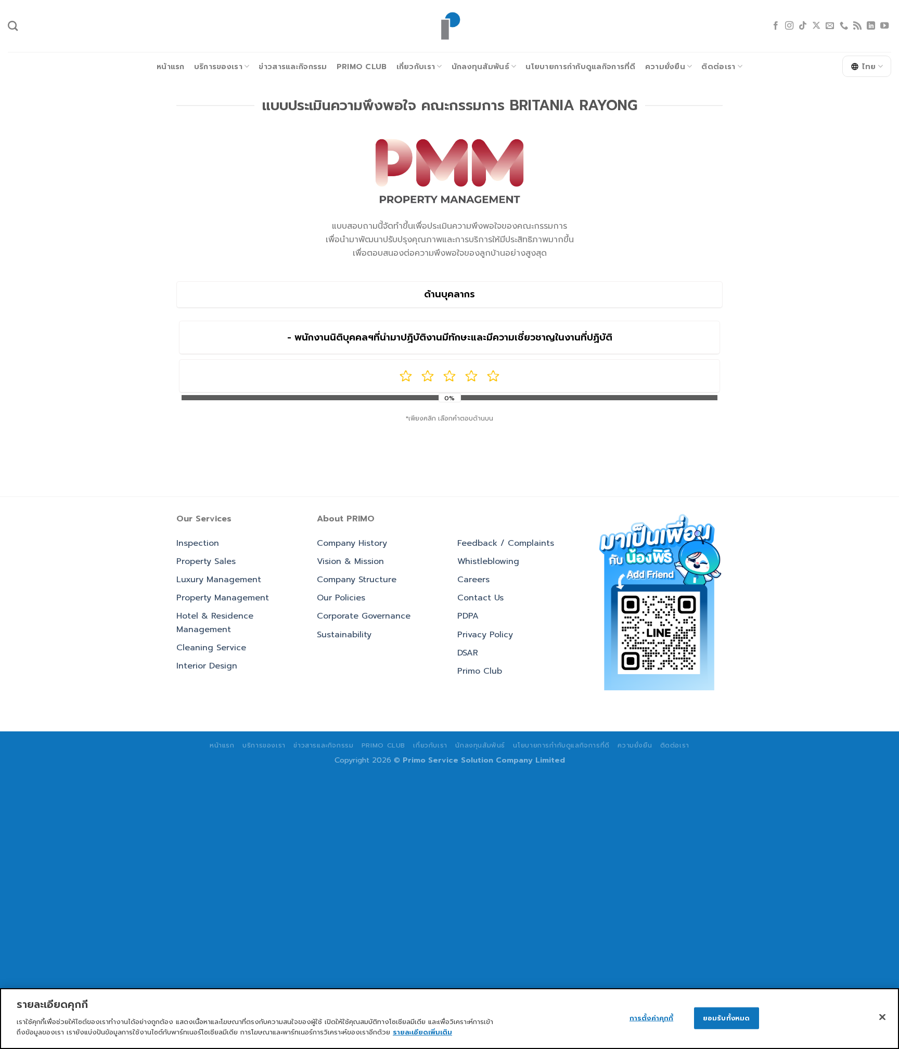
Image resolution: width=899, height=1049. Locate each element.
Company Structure (356, 579)
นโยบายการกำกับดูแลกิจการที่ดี (580, 66)
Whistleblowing (488, 561)
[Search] (13, 26)
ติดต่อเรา (718, 66)
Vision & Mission (350, 561)
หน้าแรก (171, 66)
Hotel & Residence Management (214, 623)
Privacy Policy (485, 634)
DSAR (467, 653)
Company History (352, 543)
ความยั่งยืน (665, 66)
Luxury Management (218, 579)
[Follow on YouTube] (884, 26)
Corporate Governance (363, 616)
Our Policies (341, 598)
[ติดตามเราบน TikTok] (803, 26)
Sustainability (344, 634)
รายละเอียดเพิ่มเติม (422, 1032)
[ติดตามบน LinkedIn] (871, 26)
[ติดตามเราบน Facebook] (776, 26)
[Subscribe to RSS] (857, 26)
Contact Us (480, 598)
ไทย (869, 66)
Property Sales (206, 561)
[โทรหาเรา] (844, 26)
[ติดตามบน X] (816, 26)
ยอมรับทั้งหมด (726, 1017)
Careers (473, 579)
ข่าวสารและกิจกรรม (293, 66)
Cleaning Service (211, 647)
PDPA (468, 616)
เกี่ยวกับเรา (415, 66)
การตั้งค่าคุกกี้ (651, 1017)
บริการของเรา (218, 66)
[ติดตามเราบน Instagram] (789, 26)
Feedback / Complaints (505, 543)
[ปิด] (882, 1016)
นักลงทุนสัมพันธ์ (480, 66)
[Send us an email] (830, 26)
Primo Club (362, 66)
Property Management (222, 598)
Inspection (197, 543)
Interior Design (206, 666)
